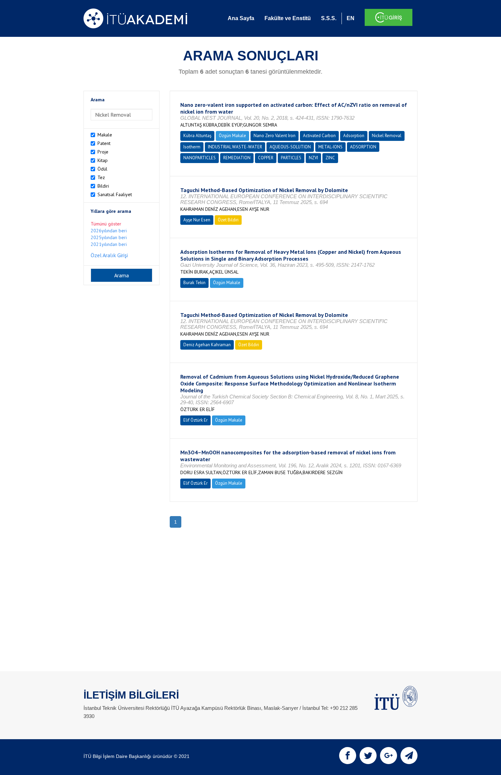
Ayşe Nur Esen (196, 220)
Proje (102, 152)
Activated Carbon (319, 135)
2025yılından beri (109, 237)
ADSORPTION (363, 147)
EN (350, 18)
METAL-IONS (330, 147)
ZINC (330, 158)
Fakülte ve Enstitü (287, 18)
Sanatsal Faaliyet (114, 194)
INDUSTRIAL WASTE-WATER (235, 147)
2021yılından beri (109, 244)
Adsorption (353, 135)
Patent (103, 143)
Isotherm (191, 147)
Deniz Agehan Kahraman (207, 345)
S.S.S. (328, 18)
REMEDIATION (236, 158)
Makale (104, 135)
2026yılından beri (109, 231)
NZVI (313, 158)
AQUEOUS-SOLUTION (290, 147)
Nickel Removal (386, 135)
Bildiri (103, 186)
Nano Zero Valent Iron (274, 135)
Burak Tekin (194, 283)
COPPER (265, 158)
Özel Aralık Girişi (109, 255)
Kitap (102, 160)
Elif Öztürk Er (195, 420)
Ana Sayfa (241, 18)
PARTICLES (291, 158)
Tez (101, 177)
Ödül (102, 169)
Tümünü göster (106, 224)
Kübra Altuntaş (197, 135)
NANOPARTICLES (199, 158)
